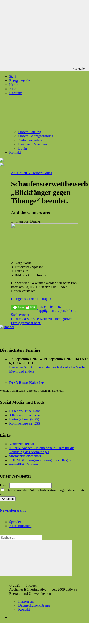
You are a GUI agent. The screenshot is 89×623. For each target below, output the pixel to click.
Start (12, 76)
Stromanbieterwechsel (25, 456)
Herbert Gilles (41, 173)
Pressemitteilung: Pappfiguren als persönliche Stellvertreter (43, 311)
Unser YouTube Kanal (25, 411)
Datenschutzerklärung (34, 605)
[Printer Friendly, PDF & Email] (24, 307)
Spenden (15, 522)
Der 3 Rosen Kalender (26, 383)
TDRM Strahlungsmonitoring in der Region (40, 460)
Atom (13, 89)
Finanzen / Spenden (32, 144)
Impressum (26, 601)
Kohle (13, 85)
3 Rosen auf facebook (25, 415)
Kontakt (15, 152)
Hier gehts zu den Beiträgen (31, 299)
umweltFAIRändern (23, 464)
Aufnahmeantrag (30, 140)
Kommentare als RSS (24, 423)
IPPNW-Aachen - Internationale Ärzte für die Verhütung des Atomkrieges (41, 450)
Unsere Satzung (29, 132)
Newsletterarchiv (13, 510)
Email (4, 485)
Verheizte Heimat (21, 444)
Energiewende (19, 81)
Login (22, 148)
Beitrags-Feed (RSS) (24, 419)
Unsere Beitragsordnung (35, 136)
